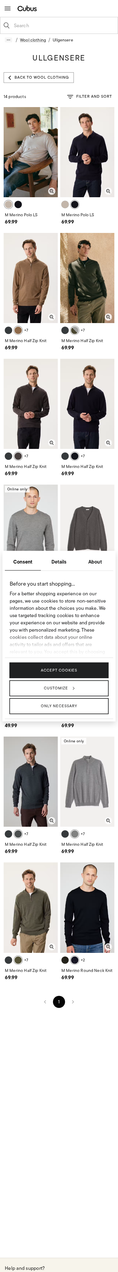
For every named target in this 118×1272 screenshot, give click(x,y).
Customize (56, 688)
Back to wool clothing (42, 77)
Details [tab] (59, 561)
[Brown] (18, 330)
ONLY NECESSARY (59, 706)
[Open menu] (7, 8)
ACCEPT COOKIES (59, 670)
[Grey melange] (74, 834)
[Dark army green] (65, 960)
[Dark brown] (18, 456)
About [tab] (95, 561)
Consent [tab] (22, 561)
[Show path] (8, 40)
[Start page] (28, 8)
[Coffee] (18, 960)
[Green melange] (74, 330)
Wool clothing (33, 40)
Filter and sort (94, 96)
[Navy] (18, 204)
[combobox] (63, 25)
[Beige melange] (8, 204)
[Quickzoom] (52, 191)
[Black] (74, 960)
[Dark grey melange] (8, 330)
